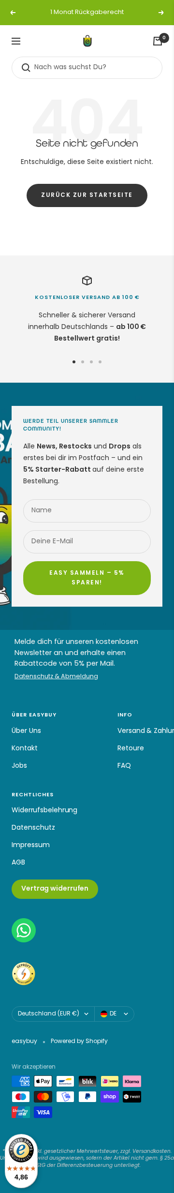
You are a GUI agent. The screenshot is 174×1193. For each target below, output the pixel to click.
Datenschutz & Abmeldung (56, 677)
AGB (18, 862)
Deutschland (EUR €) (48, 1014)
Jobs (19, 766)
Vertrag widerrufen (54, 889)
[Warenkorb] (157, 41)
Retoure (130, 748)
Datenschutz (33, 828)
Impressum (31, 845)
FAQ (124, 766)
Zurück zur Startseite (87, 195)
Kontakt (25, 748)
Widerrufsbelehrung (44, 810)
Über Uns (26, 731)
